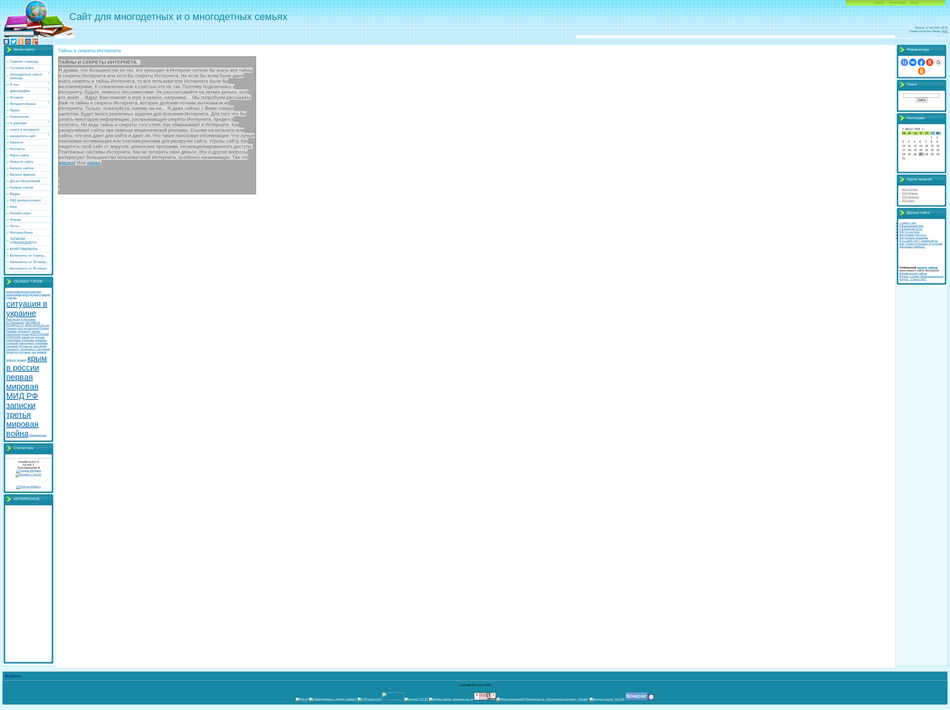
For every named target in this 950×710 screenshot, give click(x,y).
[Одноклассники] (21, 42)
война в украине (16, 360)
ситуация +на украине (33, 352)
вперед (66, 162)
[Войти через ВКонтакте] (913, 62)
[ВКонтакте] (6, 42)
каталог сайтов (927, 267)
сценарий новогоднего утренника (27, 343)
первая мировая (22, 381)
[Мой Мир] (28, 42)
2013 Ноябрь (910, 189)
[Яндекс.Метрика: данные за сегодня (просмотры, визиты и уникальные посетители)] (28, 471)
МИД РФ (22, 395)
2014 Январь (910, 193)
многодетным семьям (36, 294)
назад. (94, 162)
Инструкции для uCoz (912, 234)
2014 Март (908, 200)
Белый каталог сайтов (913, 273)
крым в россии (26, 363)
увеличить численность (21, 349)
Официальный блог (911, 225)
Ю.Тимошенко (15, 322)
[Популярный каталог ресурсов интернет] (636, 699)
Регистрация (897, 2)
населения (40, 346)
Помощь (11, 297)
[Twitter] (14, 42)
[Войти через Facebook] (921, 62)
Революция (13, 319)
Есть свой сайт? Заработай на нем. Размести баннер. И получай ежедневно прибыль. (920, 243)
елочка (36, 331)
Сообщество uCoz (910, 228)
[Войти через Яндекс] (929, 62)
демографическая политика (23, 291)
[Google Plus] (35, 42)
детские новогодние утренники (25, 339)
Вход (914, 2)
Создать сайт (907, 222)
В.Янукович (28, 319)
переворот (24, 331)
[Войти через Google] (938, 62)
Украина (11, 328)
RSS (945, 31)
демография (14, 294)
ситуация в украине (27, 308)
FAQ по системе (909, 231)
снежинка (41, 340)
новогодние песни (17, 334)
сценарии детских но (19, 346)
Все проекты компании (913, 237)
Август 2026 (912, 128)
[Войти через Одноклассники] (921, 71)
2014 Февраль (910, 197)
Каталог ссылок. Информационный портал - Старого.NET (921, 278)
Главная (879, 2)
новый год (27, 337)
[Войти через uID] (904, 62)
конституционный (28, 328)
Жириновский (37, 435)
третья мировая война (22, 424)
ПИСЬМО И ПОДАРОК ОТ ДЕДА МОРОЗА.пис (27, 324)
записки (20, 405)
